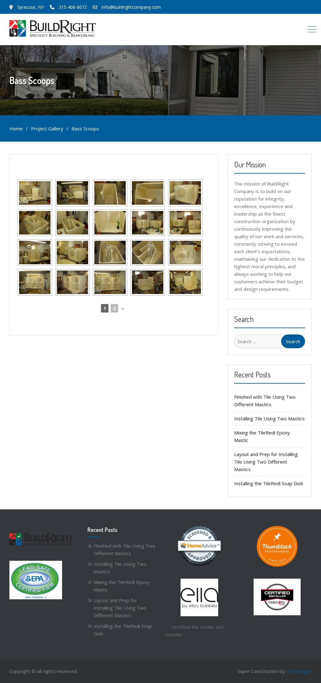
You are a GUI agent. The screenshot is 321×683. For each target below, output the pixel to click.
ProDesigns (299, 671)
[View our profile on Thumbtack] (277, 546)
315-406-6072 (73, 7)
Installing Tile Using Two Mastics (269, 418)
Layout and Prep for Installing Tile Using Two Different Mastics (266, 461)
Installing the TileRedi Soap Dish (268, 483)
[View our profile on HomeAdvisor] (199, 546)
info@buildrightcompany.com (131, 7)
